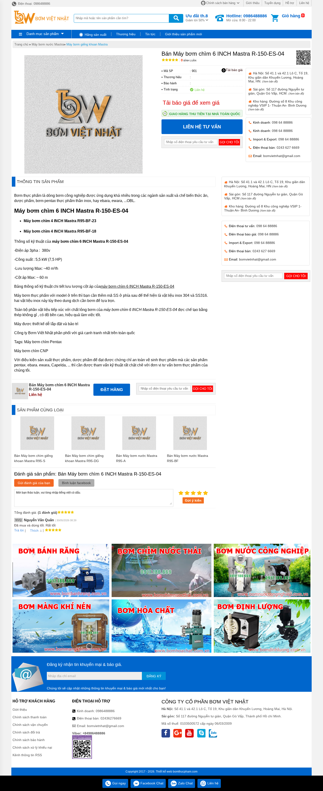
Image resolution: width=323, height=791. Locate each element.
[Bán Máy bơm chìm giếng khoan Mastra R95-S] (37, 449)
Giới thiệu (252, 3)
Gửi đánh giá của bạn (34, 483)
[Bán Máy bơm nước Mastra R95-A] (139, 449)
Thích (34, 530)
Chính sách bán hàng (220, 3)
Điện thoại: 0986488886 (33, 3)
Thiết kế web (164, 771)
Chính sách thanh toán (30, 717)
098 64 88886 (282, 122)
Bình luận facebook (76, 483)
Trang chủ (21, 44)
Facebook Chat (151, 783)
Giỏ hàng (291, 15)
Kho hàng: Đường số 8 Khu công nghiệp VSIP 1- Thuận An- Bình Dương (277, 105)
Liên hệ (304, 3)
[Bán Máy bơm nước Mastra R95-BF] (190, 449)
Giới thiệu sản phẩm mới (183, 34)
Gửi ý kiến (193, 500)
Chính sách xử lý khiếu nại (32, 747)
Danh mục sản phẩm (42, 34)
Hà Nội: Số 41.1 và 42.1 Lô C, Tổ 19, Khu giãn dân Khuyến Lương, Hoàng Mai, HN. (278, 77)
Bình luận (188, 60)
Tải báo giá (234, 70)
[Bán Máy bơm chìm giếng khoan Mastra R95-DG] (88, 449)
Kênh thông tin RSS (27, 755)
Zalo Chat (185, 783)
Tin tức (150, 34)
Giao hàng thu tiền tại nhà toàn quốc (204, 114)
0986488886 (105, 711)
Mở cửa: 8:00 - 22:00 (246, 17)
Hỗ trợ (289, 3)
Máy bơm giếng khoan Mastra (87, 44)
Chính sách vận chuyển (30, 725)
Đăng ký (154, 676)
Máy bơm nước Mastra (48, 44)
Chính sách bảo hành (29, 740)
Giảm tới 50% (197, 17)
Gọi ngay (118, 783)
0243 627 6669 (288, 147)
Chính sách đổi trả (26, 732)
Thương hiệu (125, 34)
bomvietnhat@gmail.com (281, 156)
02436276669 (110, 718)
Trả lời (19, 530)
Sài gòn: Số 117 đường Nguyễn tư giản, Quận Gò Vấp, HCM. (276, 91)
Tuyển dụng (272, 3)
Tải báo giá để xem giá (191, 102)
